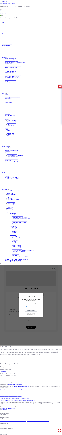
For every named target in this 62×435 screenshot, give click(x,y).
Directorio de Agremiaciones (12, 156)
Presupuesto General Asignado (13, 199)
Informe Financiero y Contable (13, 195)
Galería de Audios (10, 134)
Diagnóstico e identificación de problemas (13, 95)
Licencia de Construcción (17, 249)
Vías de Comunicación (11, 123)
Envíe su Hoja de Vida (11, 71)
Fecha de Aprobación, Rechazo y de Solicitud (20, 256)
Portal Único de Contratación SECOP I (12, 177)
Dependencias (5, 189)
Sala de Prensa (8, 160)
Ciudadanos (10, 263)
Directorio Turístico (10, 125)
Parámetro (14, 232)
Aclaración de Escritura (16, 228)
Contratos (7, 176)
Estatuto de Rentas (11, 204)
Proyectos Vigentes (8, 173)
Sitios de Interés (10, 124)
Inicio (3, 33)
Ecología (6, 128)
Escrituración (14, 227)
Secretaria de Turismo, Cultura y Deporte (13, 260)
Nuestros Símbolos (8, 116)
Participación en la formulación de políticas (13, 78)
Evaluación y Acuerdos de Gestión (11, 157)
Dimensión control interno (17, 223)
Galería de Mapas (10, 131)
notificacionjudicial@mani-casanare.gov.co (22, 386)
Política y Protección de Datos (10, 58)
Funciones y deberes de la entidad (11, 150)
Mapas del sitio (6, 421)
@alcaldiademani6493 (5, 410)
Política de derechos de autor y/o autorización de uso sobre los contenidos (14, 398)
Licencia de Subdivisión (16, 246)
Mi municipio (4, 112)
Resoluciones (9, 208)
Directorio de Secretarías (12, 154)
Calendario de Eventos (9, 135)
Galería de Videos (10, 133)
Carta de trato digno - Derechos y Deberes (13, 59)
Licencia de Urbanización (17, 245)
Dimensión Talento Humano (17, 216)
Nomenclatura (14, 231)
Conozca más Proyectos (9, 174)
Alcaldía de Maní (4, 263)
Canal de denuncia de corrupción (11, 61)
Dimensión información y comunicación (19, 221)
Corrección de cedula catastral (18, 230)
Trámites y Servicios (9, 63)
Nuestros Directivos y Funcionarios (11, 159)
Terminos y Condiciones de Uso (6, 393)
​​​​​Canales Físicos (3, 371)
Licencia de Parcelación (16, 247)
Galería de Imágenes (11, 130)
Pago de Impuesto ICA (11, 197)
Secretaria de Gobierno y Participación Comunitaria (15, 190)
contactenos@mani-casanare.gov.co (15, 384)
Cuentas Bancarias (11, 205)
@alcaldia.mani (4, 409)
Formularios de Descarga (12, 194)
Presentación (7, 114)
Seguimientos (14, 255)
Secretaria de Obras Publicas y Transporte (13, 261)
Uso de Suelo (14, 233)
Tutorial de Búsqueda (22, 421)
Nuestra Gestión (8, 147)
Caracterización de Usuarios (10, 80)
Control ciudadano (8, 102)
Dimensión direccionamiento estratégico (19, 217)
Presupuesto (9, 198)
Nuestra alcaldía (5, 146)
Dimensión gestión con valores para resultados (21, 218)
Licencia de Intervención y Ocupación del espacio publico (23, 250)
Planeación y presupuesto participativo (12, 97)
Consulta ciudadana (8, 98)
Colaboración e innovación (10, 99)
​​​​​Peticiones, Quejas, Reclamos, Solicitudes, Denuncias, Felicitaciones (13, 389)
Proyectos (4, 172)
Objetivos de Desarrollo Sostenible (11, 161)
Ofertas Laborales (10, 69)
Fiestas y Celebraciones (11, 120)
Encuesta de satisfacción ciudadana (14, 75)
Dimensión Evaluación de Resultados (19, 219)
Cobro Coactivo (10, 193)
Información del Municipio (10, 115)
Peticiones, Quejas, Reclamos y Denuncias (13, 66)
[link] (31, 1)
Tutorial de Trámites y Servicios (33, 421)
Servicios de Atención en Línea (11, 67)
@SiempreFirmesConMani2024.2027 (8, 408)
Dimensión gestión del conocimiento (19, 222)
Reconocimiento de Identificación (18, 251)
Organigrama (7, 151)
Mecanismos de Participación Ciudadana (12, 77)
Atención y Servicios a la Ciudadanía (6, 57)
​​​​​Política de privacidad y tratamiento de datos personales (10, 396)
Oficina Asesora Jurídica (9, 209)
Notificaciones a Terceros (9, 72)
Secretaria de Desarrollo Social (11, 257)
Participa (4, 93)
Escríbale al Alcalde (8, 81)
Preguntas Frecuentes (13, 421)
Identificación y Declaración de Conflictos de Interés (15, 62)
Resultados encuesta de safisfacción (12, 76)
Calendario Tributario (11, 203)
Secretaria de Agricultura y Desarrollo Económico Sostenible (16, 259)
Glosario (1, 421)
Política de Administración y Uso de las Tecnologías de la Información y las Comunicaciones (17, 400)
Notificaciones (10, 207)
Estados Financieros (11, 202)
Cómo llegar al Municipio (12, 121)
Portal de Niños (8, 82)
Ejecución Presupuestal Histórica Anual (14, 200)
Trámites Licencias (15, 254)
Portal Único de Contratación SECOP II (12, 178)
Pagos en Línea (8, 64)
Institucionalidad (13, 213)
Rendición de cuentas (9, 100)
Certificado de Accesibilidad (44, 421)
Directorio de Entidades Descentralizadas (15, 155)
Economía (7, 126)
